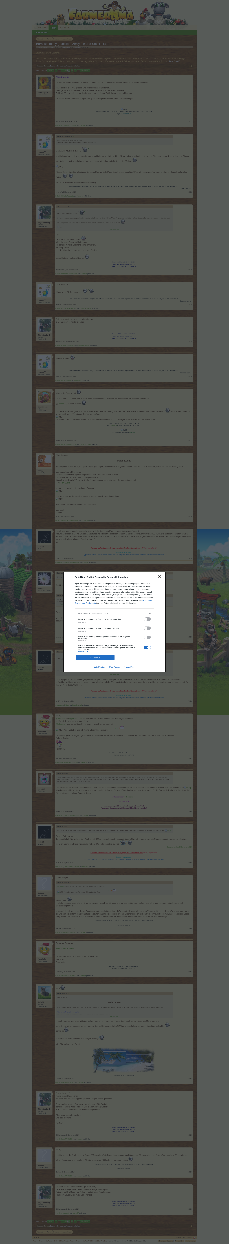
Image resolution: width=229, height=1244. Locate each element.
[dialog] (114, 622)
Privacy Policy (129, 667)
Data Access (114, 667)
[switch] (147, 619)
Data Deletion (99, 667)
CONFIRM (95, 657)
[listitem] (114, 613)
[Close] (160, 577)
